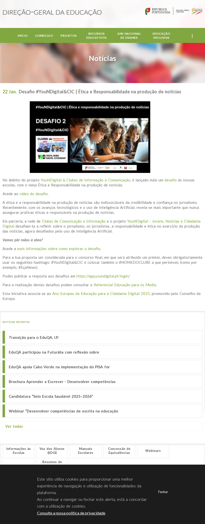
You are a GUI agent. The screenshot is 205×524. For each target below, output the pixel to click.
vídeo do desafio (34, 193)
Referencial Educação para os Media (125, 284)
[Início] (52, 12)
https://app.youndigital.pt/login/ (103, 276)
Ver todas (14, 426)
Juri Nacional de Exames (129, 35)
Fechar (163, 492)
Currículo (44, 35)
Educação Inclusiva (161, 35)
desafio (171, 180)
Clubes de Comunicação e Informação (74, 221)
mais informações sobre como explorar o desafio (58, 248)
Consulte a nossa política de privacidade (71, 513)
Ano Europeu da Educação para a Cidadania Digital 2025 (101, 293)
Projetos (68, 35)
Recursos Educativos (96, 35)
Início (23, 35)
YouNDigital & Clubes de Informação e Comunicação (85, 180)
